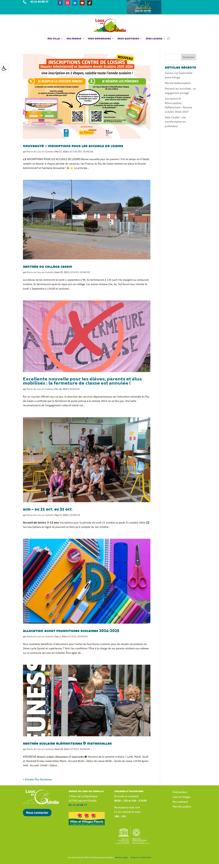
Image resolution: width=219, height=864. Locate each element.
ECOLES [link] (75, 272)
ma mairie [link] (74, 38)
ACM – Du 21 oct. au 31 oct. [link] (48, 509)
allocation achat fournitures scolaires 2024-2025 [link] (71, 630)
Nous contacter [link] (37, 812)
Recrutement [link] (180, 802)
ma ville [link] (53, 38)
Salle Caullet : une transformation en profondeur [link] (175, 122)
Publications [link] (180, 792)
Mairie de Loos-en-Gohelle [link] (40, 151)
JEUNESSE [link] (88, 151)
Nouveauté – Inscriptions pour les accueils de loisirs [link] (73, 145)
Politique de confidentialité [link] (140, 857)
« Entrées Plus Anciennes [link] (37, 779)
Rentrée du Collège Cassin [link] (47, 266)
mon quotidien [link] (128, 38)
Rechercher (188, 57)
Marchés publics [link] (182, 806)
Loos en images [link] (181, 797)
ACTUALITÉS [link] (76, 151)
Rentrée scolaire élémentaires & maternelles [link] (67, 743)
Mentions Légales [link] (121, 857)
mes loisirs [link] (154, 38)
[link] (4, 68)
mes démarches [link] (99, 38)
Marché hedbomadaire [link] (178, 83)
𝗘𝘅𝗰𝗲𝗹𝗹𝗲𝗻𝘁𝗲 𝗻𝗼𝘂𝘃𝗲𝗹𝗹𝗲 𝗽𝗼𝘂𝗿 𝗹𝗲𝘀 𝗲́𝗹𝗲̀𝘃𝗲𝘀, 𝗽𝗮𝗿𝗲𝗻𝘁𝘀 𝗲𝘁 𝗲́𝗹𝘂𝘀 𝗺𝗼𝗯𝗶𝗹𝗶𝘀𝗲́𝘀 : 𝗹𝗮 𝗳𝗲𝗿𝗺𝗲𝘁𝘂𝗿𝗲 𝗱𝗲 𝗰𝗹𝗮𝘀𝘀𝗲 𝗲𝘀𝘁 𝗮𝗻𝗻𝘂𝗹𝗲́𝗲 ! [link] (82, 381)
